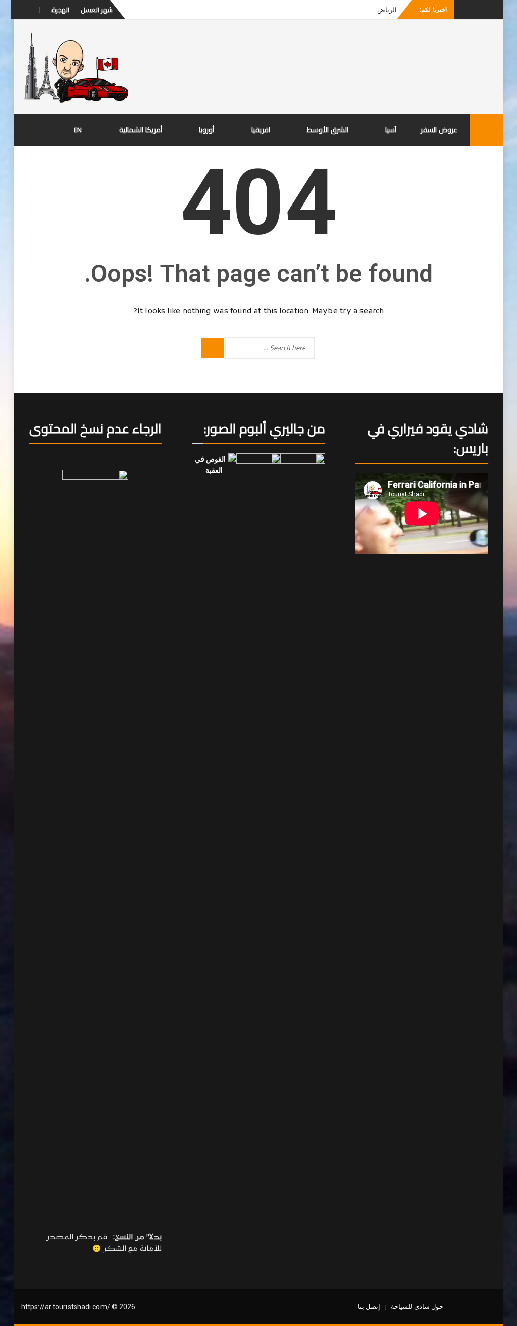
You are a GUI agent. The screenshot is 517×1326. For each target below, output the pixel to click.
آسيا (390, 129)
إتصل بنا (369, 1306)
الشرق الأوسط (327, 129)
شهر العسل (97, 10)
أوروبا (206, 129)
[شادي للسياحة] (487, 130)
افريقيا (260, 129)
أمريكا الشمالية (140, 129)
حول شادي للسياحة (417, 1306)
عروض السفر (439, 129)
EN (78, 129)
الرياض (387, 10)
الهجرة (60, 10)
